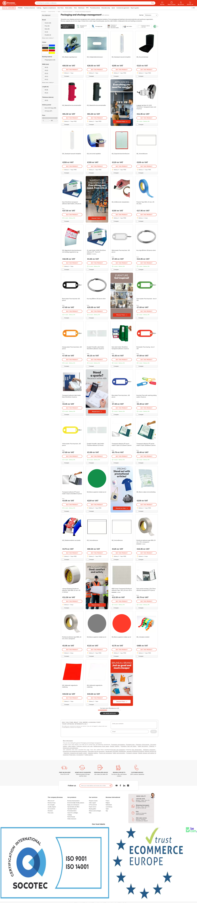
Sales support (92, 802)
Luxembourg (109, 806)
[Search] (152, 3)
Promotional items (71, 810)
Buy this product (72, 69)
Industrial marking (93, 753)
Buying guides (92, 808)
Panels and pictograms (105, 753)
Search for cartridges (72, 812)
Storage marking (115, 746)
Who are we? (51, 800)
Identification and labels (112, 751)
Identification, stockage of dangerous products (131, 751)
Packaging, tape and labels (129, 746)
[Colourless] (45, 45)
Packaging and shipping (118, 744)
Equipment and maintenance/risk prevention (75, 751)
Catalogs (69, 814)
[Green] (52, 48)
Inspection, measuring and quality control (75, 753)
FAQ (90, 812)
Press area (50, 812)
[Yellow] (52, 53)
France (107, 800)
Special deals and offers (73, 806)
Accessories (79, 754)
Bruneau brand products (73, 800)
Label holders (72, 746)
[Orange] (45, 50)
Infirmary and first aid (150, 751)
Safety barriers (89, 754)
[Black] (45, 48)
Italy (107, 810)
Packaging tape (130, 744)
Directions (50, 810)
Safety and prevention (119, 753)
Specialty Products (72, 808)
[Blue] (52, 45)
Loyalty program (52, 806)
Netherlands (109, 804)
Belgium (108, 802)
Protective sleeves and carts (84, 746)
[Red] (52, 50)
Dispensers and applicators (70, 748)
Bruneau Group (51, 802)
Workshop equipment (149, 749)
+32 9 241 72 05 (140, 798)
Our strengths (51, 804)
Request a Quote (93, 800)
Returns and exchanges (95, 810)
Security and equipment (118, 749)
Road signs (72, 754)
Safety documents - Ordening (146, 746)
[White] (45, 53)
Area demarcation (137, 749)
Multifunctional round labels (101, 746)
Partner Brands (71, 816)
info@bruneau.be (141, 801)
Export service (92, 806)
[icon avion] (110, 785)
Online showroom (71, 818)
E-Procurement (93, 804)
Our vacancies (51, 808)
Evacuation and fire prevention (96, 751)
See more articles (109, 713)
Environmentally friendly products (75, 802)
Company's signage (131, 753)
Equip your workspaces (73, 804)
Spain (107, 808)
